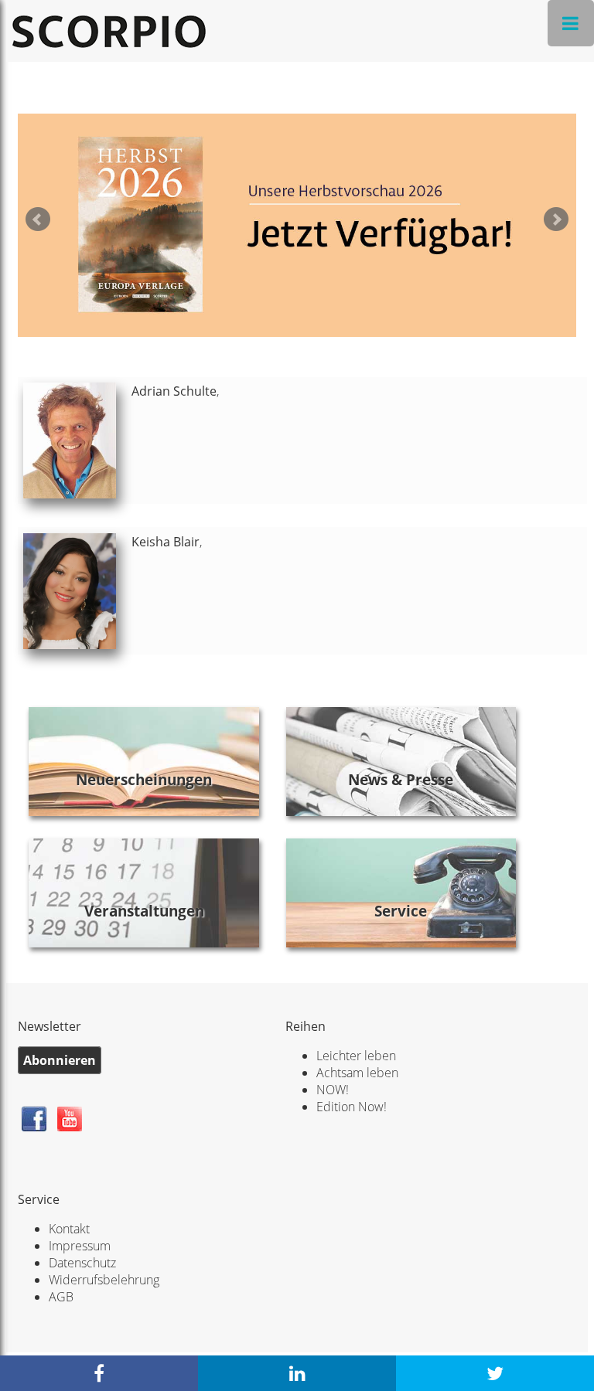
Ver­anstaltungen (144, 910)
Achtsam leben (357, 1072)
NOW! (332, 1089)
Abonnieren (59, 1060)
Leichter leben (356, 1055)
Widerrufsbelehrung (104, 1279)
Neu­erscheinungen (144, 779)
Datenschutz (82, 1262)
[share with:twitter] (495, 1373)
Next (556, 219)
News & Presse (400, 779)
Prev (38, 219)
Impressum (80, 1245)
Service (400, 910)
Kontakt (69, 1228)
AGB (61, 1296)
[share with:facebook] (99, 1373)
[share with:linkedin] (297, 1373)
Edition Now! (351, 1106)
